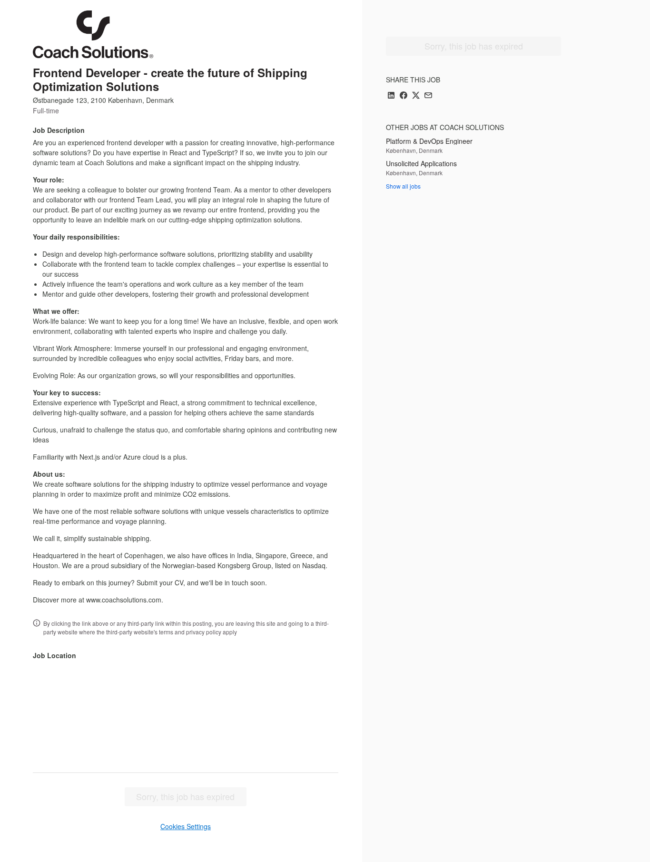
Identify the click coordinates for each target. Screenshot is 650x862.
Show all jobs (403, 186)
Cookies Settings (185, 826)
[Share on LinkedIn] (391, 95)
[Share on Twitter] (416, 95)
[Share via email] (428, 95)
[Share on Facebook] (403, 95)
